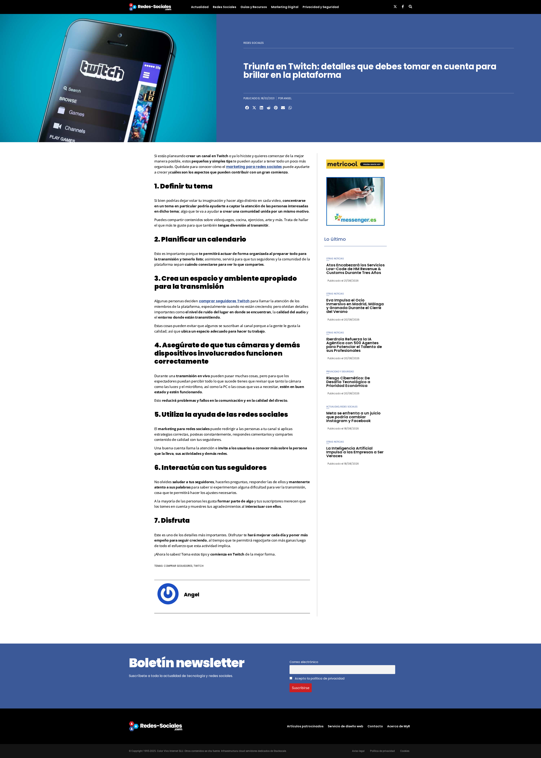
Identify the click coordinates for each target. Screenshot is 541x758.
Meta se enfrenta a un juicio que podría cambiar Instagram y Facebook (353, 416)
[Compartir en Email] (283, 107)
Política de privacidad (382, 751)
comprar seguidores (178, 566)
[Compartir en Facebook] (247, 107)
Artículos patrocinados (305, 726)
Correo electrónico (304, 662)
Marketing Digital (284, 7)
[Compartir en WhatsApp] (290, 107)
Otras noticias (335, 258)
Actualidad (200, 7)
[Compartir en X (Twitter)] (254, 107)
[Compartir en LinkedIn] (261, 107)
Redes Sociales (224, 7)
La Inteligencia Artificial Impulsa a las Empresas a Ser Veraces (355, 452)
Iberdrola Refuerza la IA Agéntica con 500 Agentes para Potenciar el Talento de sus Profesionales (354, 344)
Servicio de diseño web (345, 726)
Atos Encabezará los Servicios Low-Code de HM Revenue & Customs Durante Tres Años (355, 268)
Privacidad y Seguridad (321, 7)
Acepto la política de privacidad (319, 678)
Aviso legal (358, 751)
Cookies (404, 751)
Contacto (375, 726)
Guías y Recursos (253, 7)
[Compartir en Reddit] (268, 107)
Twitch (199, 566)
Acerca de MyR (398, 726)
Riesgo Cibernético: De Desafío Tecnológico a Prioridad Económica (348, 381)
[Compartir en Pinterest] (275, 107)
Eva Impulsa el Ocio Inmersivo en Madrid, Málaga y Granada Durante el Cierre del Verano (355, 305)
